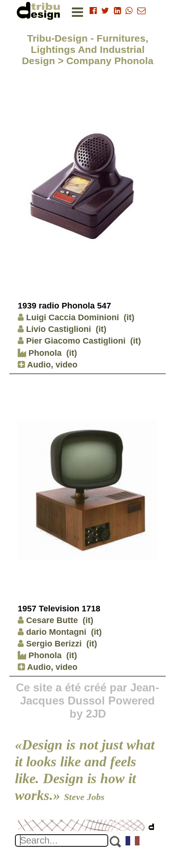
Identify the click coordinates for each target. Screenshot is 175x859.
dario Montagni (56, 632)
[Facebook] (93, 11)
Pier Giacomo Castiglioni (76, 340)
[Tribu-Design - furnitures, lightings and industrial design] (40, 10)
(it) (129, 317)
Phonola (44, 353)
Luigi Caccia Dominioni (72, 317)
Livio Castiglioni (58, 329)
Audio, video (51, 364)
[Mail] (141, 11)
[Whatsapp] (129, 11)
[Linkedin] (117, 11)
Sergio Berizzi (54, 643)
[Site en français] (133, 841)
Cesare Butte (52, 620)
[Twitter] (105, 11)
